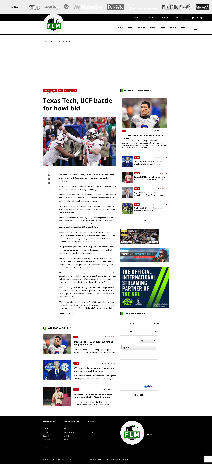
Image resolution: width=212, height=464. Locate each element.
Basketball (46, 440)
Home (45, 42)
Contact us (164, 17)
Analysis (66, 436)
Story (74, 90)
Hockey (45, 447)
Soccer (90, 432)
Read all (144, 221)
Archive (45, 428)
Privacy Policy (176, 17)
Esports (90, 428)
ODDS (184, 27)
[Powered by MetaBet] (149, 386)
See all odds (138, 395)
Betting (66, 428)
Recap (156, 331)
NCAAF (141, 27)
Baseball (46, 436)
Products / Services (150, 17)
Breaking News (69, 432)
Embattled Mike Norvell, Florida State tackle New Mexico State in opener (93, 396)
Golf (173, 27)
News (60, 90)
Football (47, 90)
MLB (120, 27)
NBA (152, 27)
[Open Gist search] (186, 18)
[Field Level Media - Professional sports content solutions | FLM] (53, 24)
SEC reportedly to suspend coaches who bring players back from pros (94, 369)
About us (137, 17)
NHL (162, 27)
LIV (65, 443)
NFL (130, 27)
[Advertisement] (106, 65)
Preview (67, 90)
